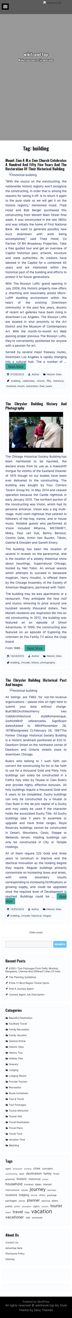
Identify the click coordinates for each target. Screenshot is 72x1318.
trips (27, 1212)
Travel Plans (16, 1127)
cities (36, 1168)
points (8, 1206)
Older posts (36, 932)
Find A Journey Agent (21, 988)
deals (21, 1174)
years (49, 386)
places (22, 1201)
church (41, 380)
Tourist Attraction (18, 1110)
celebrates (28, 380)
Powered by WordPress (36, 1301)
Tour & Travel (16, 1098)
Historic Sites (54, 374)
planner (33, 1200)
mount (20, 386)
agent (8, 1168)
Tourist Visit (15, 1116)
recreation (26, 1206)
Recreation (15, 1087)
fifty (49, 380)
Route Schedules (18, 1093)
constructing (11, 1174)
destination (34, 1173)
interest (47, 1184)
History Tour (16, 1052)
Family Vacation (18, 1035)
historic (22, 1179)
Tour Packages (17, 1104)
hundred (11, 386)
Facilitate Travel (18, 1023)
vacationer (14, 1217)
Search (60, 944)
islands (24, 1190)
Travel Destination (19, 1122)
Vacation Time (17, 1139)
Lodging (13, 1069)
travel (18, 1211)
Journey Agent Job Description (26, 994)
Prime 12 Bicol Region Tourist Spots (29, 982)
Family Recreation (19, 1029)
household (13, 1184)
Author (35, 374)
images (47, 915)
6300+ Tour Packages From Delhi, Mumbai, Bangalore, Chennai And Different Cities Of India (32, 970)
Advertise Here (13, 1248)
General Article (17, 1041)
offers (42, 1195)
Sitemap (10, 1259)
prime (17, 1206)
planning (46, 1200)
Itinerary (13, 1064)
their (41, 386)
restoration (32, 386)
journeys (52, 1190)
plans (55, 1200)
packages (11, 1200)
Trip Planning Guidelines (22, 977)
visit (28, 1217)
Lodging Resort (17, 1075)
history (35, 662)
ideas (38, 1184)
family (48, 1173)
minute (34, 1195)
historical (58, 380)
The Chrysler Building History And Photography (36, 406)
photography (47, 662)
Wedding (14, 1145)
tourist (56, 1205)
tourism (45, 1206)
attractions (17, 1169)
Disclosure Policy (15, 1253)
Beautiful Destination (20, 1017)
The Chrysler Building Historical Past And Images (36, 682)
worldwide (37, 1217)
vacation (41, 1211)
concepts (47, 1168)
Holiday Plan (16, 1058)
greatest (10, 1179)
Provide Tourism (18, 1081)
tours (8, 1212)
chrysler (25, 662)
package (52, 1195)
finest (56, 1173)
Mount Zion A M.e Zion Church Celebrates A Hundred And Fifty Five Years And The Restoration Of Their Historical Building (36, 164)
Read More (15, 366)
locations (11, 1195)
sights (36, 1206)
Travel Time (15, 1133)
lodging (24, 1195)
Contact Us (11, 1242)
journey (38, 1189)
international (12, 1190)
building (15, 380)
